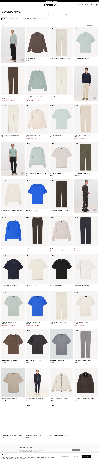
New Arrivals (4, 5)
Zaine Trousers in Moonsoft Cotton (10, 135)
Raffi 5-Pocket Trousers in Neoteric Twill (60, 58)
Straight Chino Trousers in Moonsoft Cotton (61, 96)
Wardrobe (26, 5)
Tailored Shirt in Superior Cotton (34, 435)
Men (14, 5)
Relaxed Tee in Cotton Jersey (81, 285)
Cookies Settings (65, 456)
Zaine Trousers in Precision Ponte (10, 96)
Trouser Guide (20, 5)
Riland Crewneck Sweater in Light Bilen (36, 173)
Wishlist (92, 4)
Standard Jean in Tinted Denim (82, 173)
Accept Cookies (86, 456)
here (38, 451)
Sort (96, 25)
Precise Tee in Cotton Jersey (8, 322)
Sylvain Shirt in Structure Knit (33, 58)
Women (10, 5)
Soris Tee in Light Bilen (56, 135)
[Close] (97, 1)
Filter (4, 25)
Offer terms (21, 451)
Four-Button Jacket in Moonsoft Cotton (84, 398)
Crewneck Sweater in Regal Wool (34, 96)
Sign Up (75, 450)
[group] (37, 42)
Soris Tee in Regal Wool (56, 173)
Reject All (76, 456)
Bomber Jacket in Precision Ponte (34, 398)
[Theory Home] (49, 5)
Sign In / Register (85, 4)
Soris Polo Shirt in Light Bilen (81, 58)
